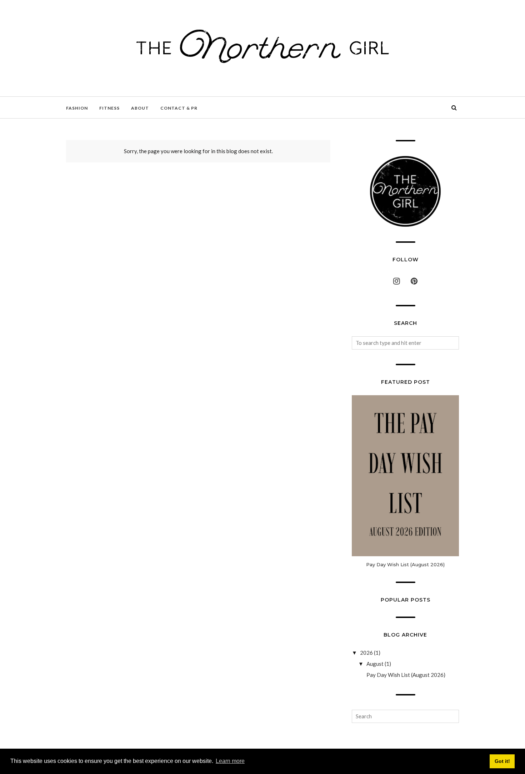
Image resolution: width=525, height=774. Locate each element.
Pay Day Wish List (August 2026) (405, 564)
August (375, 663)
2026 (366, 652)
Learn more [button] (230, 761)
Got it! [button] (502, 761)
